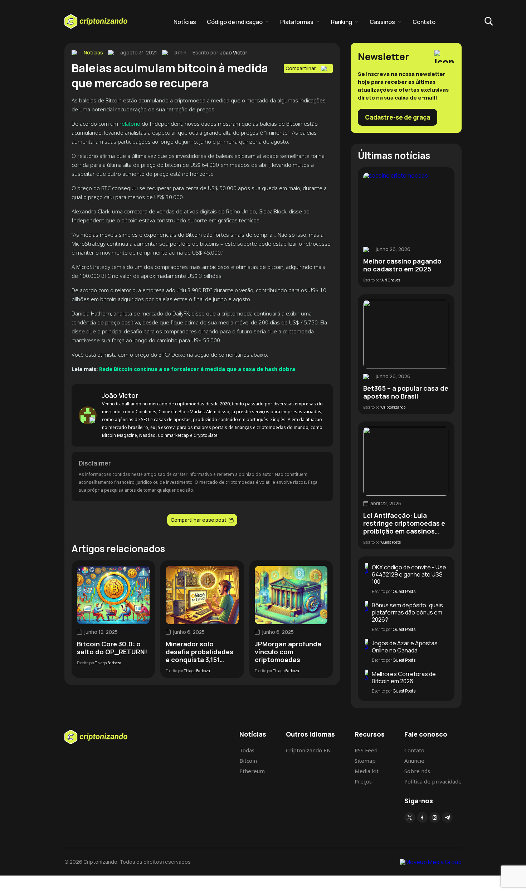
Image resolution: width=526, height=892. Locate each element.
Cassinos (382, 22)
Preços (363, 781)
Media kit (367, 771)
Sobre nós (417, 771)
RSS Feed (366, 750)
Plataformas (296, 22)
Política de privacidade (433, 781)
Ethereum (252, 771)
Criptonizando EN (308, 750)
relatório (130, 123)
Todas (246, 750)
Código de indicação (235, 22)
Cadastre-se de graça (397, 117)
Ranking (341, 22)
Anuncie (414, 760)
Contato (424, 22)
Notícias (185, 22)
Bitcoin (248, 760)
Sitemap (365, 760)
